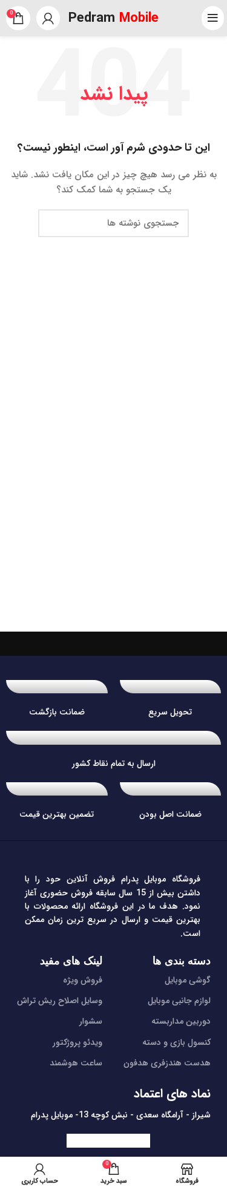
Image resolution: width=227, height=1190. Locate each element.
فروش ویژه (82, 980)
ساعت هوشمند (76, 1063)
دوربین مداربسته (181, 1021)
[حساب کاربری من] (48, 18)
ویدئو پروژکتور (77, 1042)
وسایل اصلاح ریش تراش (59, 1000)
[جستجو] (54, 223)
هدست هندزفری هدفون (167, 1063)
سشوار (90, 1021)
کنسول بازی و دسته (176, 1042)
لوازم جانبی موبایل (179, 1000)
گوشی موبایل (188, 980)
